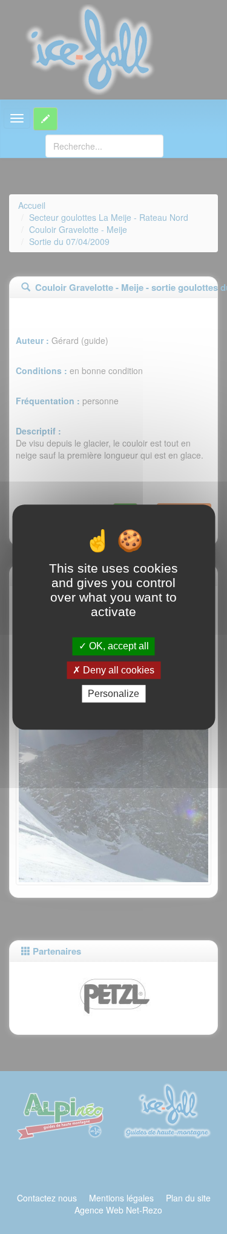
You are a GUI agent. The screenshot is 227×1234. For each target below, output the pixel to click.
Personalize (113, 694)
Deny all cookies (117, 670)
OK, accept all (118, 646)
